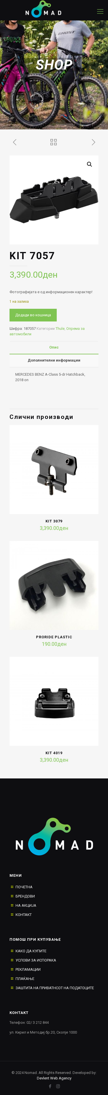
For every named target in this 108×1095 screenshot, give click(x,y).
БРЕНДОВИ (25, 896)
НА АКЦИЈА (26, 905)
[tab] (54, 347)
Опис (54, 347)
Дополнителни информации (54, 360)
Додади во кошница (33, 315)
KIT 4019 (54, 753)
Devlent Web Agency (54, 1078)
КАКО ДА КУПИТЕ (31, 951)
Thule (60, 328)
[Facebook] (50, 1086)
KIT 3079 (54, 521)
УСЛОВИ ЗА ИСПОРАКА (36, 960)
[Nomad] (48, 8)
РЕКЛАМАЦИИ (28, 969)
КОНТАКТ (24, 914)
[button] (89, 164)
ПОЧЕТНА (24, 887)
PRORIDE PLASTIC (54, 637)
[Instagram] (58, 1086)
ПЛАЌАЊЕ (25, 979)
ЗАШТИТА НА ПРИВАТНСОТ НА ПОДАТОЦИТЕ (55, 988)
